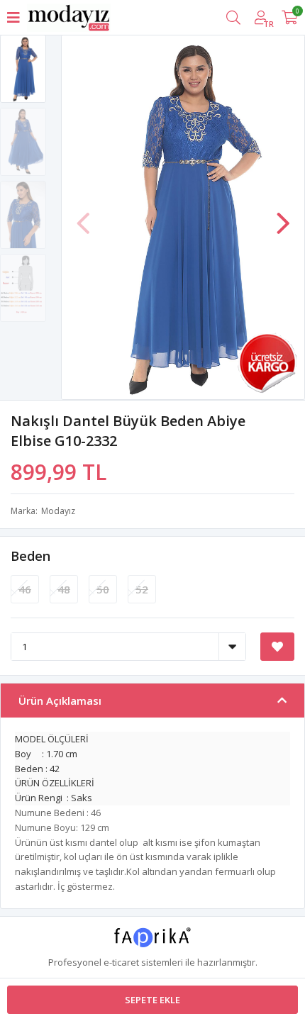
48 (63, 589)
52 (141, 589)
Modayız (58, 511)
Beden (30, 555)
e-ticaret (121, 962)
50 (102, 589)
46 (24, 589)
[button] (283, 216)
